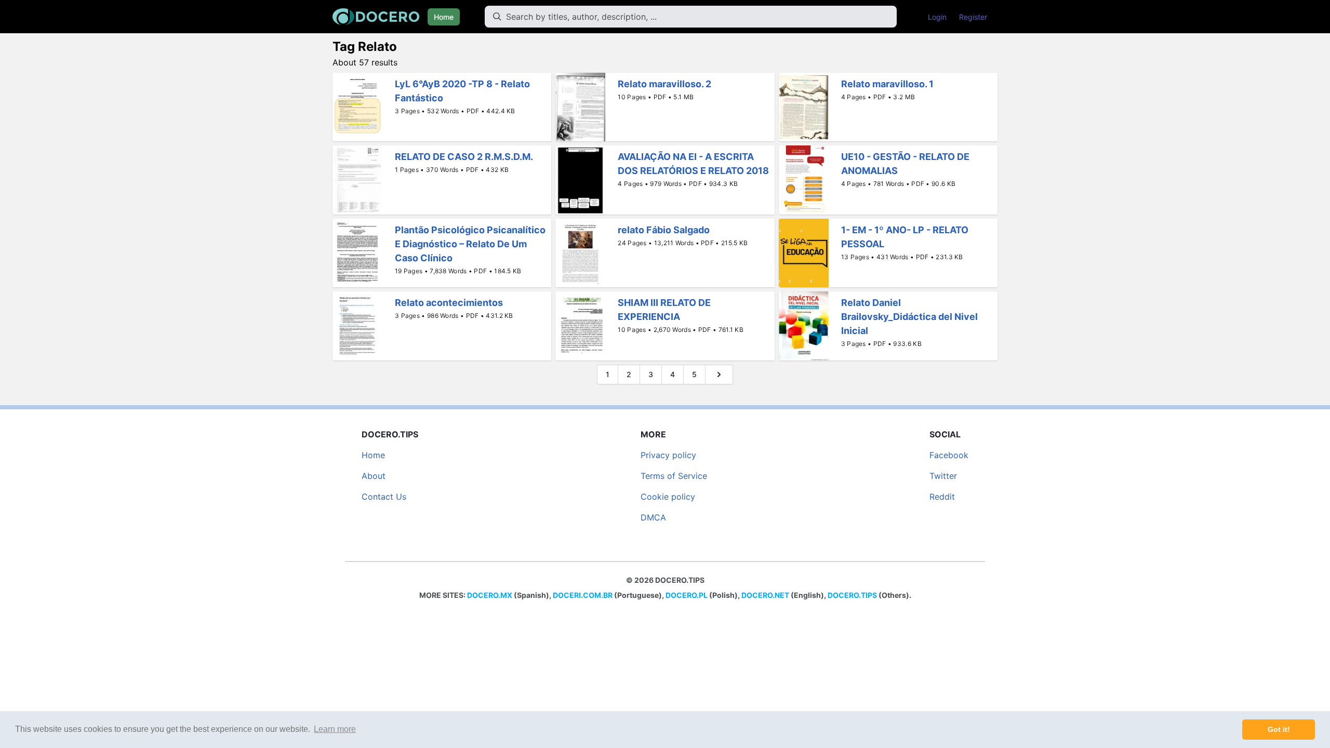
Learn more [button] (335, 729)
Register (973, 16)
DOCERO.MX (489, 595)
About (373, 476)
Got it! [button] (1279, 729)
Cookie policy (668, 496)
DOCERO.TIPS (852, 595)
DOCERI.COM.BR (583, 595)
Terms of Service (674, 476)
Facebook (948, 455)
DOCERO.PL (687, 595)
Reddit (942, 496)
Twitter (943, 476)
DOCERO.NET (765, 595)
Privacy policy (668, 455)
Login (937, 16)
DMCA (653, 517)
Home (444, 16)
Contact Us (384, 496)
